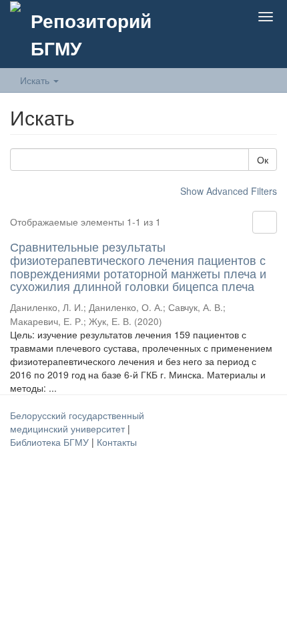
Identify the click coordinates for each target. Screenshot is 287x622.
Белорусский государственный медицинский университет (77, 421)
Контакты (117, 441)
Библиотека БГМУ (50, 441)
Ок (262, 159)
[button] (203, 16)
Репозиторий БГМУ (91, 34)
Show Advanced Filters (228, 191)
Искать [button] (36, 80)
